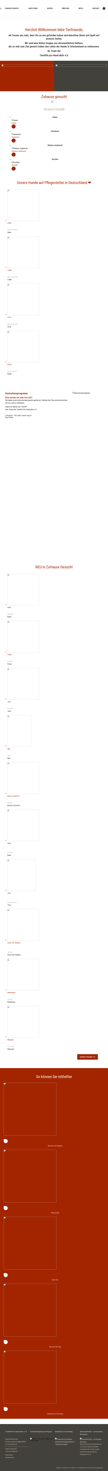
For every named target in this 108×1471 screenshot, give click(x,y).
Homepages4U (98, 1468)
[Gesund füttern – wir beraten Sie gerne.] (91, 1442)
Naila (9, 607)
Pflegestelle (8, 1205)
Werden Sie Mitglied (11, 1138)
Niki (8, 749)
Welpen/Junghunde (55, 145)
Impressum (9, 1455)
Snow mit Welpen (13, 943)
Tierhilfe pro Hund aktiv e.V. (69, 1468)
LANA (9, 270)
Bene (9, 843)
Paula (9, 655)
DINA (9, 223)
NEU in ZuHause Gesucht (54, 567)
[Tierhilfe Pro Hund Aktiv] (27, 77)
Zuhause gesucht (54, 97)
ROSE (9, 365)
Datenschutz (9, 1457)
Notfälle (55, 159)
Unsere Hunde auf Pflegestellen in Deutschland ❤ (54, 183)
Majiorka (10, 1040)
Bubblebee (11, 993)
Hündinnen (55, 131)
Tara (9, 893)
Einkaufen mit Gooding (12, 1406)
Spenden (7, 1272)
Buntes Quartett (13, 796)
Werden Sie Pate (10, 1339)
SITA (9, 317)
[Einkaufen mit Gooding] (63, 1439)
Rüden (55, 117)
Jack (9, 702)
